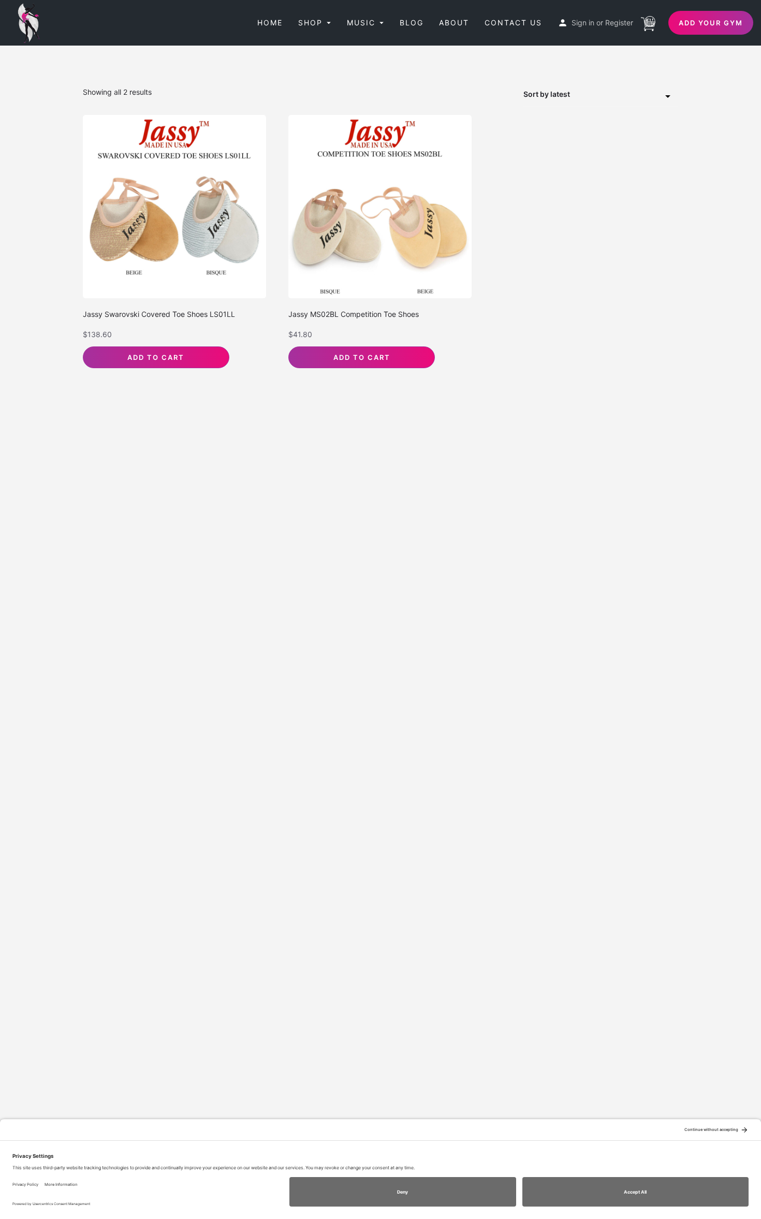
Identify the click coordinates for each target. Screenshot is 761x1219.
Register (619, 22)
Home (270, 22)
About (454, 22)
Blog (411, 22)
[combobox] (600, 94)
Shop (310, 22)
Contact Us (513, 22)
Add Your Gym (711, 23)
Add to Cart (155, 357)
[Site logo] (32, 22)
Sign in (583, 22)
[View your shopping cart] (648, 22)
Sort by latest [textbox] (546, 94)
